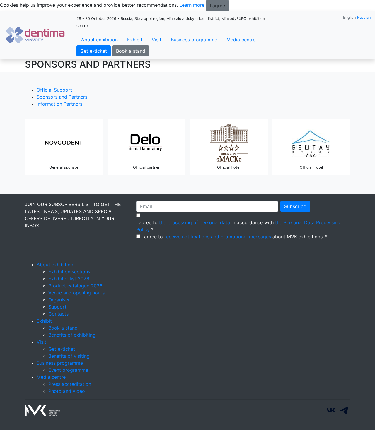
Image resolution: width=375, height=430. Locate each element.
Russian (364, 17)
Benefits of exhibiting (72, 335)
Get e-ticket (93, 51)
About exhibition (99, 39)
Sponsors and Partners (62, 97)
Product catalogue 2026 (75, 286)
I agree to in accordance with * (238, 226)
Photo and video (66, 391)
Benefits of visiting (69, 356)
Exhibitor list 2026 (68, 279)
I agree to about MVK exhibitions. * (235, 236)
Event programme (68, 370)
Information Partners (59, 104)
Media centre (240, 39)
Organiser (59, 300)
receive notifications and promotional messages (217, 236)
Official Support (54, 90)
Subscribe (295, 206)
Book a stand (130, 51)
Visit (156, 39)
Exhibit (134, 39)
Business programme (194, 39)
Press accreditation (69, 384)
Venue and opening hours (76, 293)
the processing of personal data (194, 222)
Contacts (58, 314)
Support (57, 307)
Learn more (191, 5)
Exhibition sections (69, 272)
